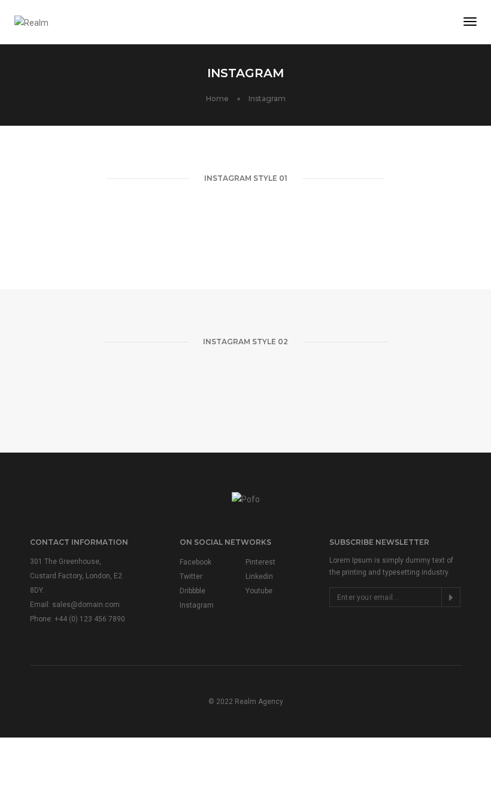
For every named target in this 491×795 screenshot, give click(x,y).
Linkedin (259, 576)
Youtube (259, 591)
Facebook (195, 562)
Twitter (191, 576)
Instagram (197, 605)
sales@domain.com (86, 604)
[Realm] (31, 21)
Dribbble (192, 591)
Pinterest (260, 562)
